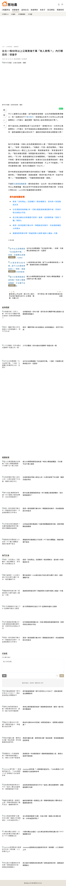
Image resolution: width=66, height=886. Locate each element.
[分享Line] (4, 115)
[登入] (59, 4)
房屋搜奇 (15, 9)
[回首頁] (9, 3)
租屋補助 (22, 14)
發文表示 (30, 117)
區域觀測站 (5, 9)
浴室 (30, 14)
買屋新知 (60, 9)
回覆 (61, 676)
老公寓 (12, 240)
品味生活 (25, 9)
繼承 (13, 14)
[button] (62, 4)
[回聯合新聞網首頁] (4, 3)
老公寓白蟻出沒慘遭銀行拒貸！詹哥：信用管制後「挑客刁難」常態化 (37, 219)
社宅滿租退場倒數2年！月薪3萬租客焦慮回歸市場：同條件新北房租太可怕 (37, 211)
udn (3, 46)
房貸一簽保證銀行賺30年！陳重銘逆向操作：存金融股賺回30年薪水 (37, 227)
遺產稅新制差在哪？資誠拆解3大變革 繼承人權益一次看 (35, 233)
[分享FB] (4, 110)
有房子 (42, 9)
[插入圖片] (57, 675)
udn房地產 (9, 46)
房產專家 (34, 9)
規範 (4, 676)
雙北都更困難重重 (19, 183)
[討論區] (4, 120)
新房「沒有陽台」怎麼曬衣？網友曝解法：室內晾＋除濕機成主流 (37, 203)
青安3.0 (5, 14)
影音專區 (51, 9)
